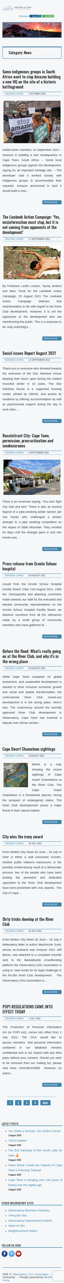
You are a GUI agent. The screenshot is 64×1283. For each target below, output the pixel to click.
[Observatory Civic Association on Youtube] (18, 1254)
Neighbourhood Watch (22, 1231)
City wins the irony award (22, 836)
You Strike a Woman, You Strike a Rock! (34, 1131)
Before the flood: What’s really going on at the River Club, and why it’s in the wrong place (31, 656)
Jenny (6, 1280)
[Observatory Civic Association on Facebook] (5, 1254)
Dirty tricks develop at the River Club (28, 921)
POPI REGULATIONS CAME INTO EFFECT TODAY (27, 1009)
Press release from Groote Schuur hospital (29, 566)
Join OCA (36, 16)
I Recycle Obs (17, 1215)
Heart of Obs (16, 1225)
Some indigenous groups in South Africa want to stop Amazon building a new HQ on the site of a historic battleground (31, 79)
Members (23, 16)
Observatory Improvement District (30, 1220)
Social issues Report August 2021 (29, 353)
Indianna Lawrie (14, 94)
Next (45, 1103)
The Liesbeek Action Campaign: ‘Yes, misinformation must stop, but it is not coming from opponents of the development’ (31, 224)
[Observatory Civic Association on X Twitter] (12, 1254)
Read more (51, 202)
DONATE (49, 16)
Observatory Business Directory (29, 1210)
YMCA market (17, 1140)
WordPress (50, 1277)
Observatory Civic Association (31, 1274)
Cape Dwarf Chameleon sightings (28, 749)
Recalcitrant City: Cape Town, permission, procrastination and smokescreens (27, 440)
